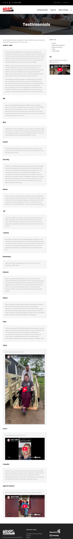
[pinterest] (7, 2)
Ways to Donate (63, 10)
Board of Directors (57, 47)
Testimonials (57, 2)
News (53, 49)
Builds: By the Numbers (58, 45)
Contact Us (66, 2)
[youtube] (9, 2)
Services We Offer (42, 10)
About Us (53, 10)
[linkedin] (5, 2)
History (54, 43)
